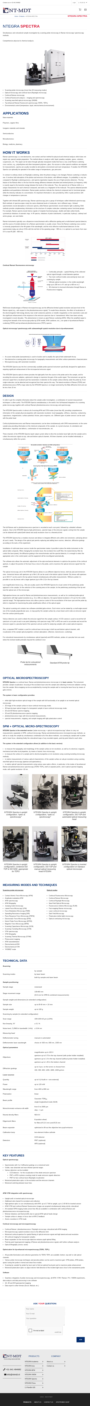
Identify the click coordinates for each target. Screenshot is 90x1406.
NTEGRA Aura (30, 1366)
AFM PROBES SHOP (62, 1402)
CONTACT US (48, 1402)
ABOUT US (37, 1402)
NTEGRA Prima (30, 1383)
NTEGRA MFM (30, 1370)
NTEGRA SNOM (30, 1374)
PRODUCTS (27, 1402)
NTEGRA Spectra (31, 1379)
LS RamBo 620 (30, 1387)
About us (50, 1361)
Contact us (50, 1366)
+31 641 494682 (13, 1369)
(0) (82, 2)
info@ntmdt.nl (13, 1374)
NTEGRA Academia (31, 1361)
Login (74, 2)
